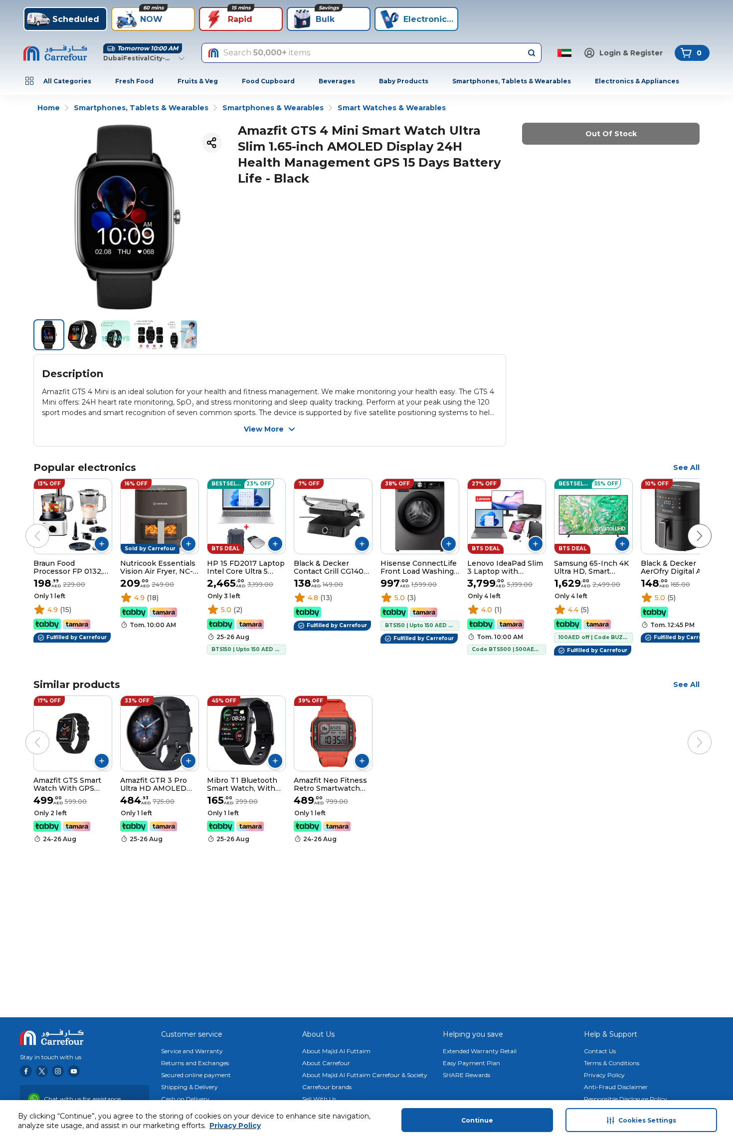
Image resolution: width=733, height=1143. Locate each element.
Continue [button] (477, 1120)
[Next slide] (690, 526)
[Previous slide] (27, 526)
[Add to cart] (102, 544)
